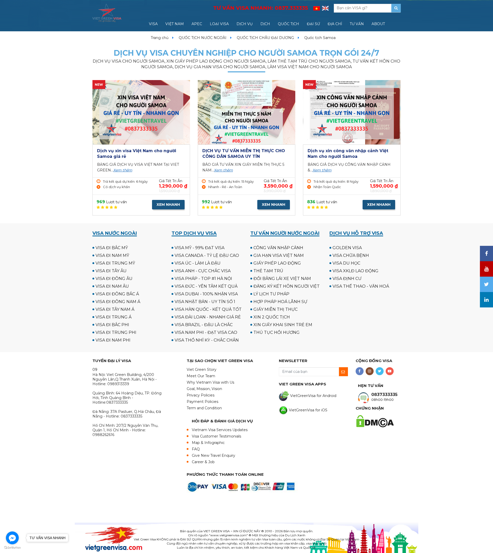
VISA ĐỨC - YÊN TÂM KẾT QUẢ (206, 286)
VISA (153, 24)
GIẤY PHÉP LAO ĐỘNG (277, 263)
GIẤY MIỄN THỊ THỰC (275, 309)
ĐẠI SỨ (313, 24)
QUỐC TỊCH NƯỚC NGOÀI (202, 37)
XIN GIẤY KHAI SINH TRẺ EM (282, 324)
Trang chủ (159, 37)
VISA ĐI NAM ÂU (112, 286)
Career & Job (203, 462)
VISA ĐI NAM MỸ (112, 255)
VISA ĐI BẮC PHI (112, 324)
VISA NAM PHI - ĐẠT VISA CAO (206, 332)
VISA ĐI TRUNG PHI (116, 332)
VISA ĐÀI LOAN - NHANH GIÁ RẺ (208, 317)
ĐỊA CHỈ (335, 24)
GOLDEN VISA (347, 247)
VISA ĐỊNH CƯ (347, 278)
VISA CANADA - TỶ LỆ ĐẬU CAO (207, 255)
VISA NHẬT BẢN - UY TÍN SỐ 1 (205, 301)
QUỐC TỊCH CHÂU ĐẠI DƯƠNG (265, 37)
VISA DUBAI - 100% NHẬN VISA (206, 294)
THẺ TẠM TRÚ (268, 270)
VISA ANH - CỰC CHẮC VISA (203, 270)
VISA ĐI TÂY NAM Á (115, 309)
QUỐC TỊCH (288, 24)
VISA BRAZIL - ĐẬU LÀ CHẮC (204, 324)
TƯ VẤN (357, 24)
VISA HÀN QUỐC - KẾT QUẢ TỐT (208, 309)
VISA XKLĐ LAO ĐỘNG (355, 270)
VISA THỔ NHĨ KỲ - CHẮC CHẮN (207, 340)
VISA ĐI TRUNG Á (113, 317)
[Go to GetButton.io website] (12, 547)
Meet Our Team (201, 376)
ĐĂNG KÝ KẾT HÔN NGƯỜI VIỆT (286, 286)
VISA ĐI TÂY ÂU (111, 270)
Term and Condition (204, 408)
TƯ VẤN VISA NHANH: (260, 8)
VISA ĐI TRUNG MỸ (115, 263)
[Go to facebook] (12, 537)
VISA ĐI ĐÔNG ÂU (114, 278)
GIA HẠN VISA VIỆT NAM (278, 255)
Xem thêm (122, 170)
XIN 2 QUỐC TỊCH (271, 317)
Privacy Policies (200, 395)
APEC (197, 24)
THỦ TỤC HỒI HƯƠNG (276, 332)
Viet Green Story (201, 369)
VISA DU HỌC (346, 263)
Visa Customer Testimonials (216, 436)
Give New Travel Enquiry (213, 455)
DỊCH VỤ (244, 24)
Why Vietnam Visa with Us (210, 382)
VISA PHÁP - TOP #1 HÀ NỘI (203, 278)
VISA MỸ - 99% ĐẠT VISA (199, 247)
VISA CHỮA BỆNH (351, 255)
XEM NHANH (168, 204)
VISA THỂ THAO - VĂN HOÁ (361, 286)
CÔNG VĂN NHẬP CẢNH (278, 247)
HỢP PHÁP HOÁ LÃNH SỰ (280, 301)
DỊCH (265, 24)
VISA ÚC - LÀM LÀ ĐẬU (198, 263)
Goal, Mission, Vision (204, 388)
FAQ (196, 449)
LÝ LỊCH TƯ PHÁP (271, 294)
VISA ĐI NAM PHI (113, 340)
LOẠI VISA (219, 24)
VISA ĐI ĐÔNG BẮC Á (117, 294)
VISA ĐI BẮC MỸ (112, 247)
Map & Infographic (208, 442)
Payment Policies (202, 401)
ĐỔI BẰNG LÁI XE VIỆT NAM (282, 278)
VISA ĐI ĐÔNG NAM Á (118, 301)
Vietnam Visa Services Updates (220, 430)
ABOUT (378, 24)
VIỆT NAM (174, 24)
